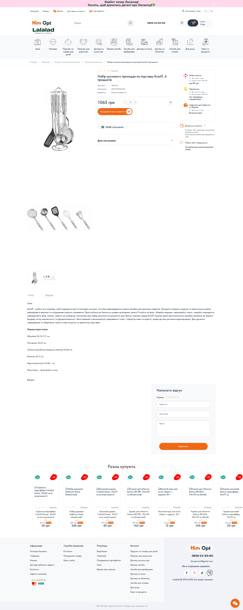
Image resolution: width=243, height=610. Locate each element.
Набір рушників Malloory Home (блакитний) (77, 514)
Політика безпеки (38, 551)
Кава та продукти (138, 592)
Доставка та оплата (76, 11)
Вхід (199, 11)
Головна (33, 62)
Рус (206, 11)
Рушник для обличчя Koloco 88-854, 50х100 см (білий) (200, 514)
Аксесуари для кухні (93, 62)
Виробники (102, 551)
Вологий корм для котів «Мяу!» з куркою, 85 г (169, 513)
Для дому (46, 62)
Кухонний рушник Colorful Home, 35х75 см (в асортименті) (107, 514)
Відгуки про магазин (106, 569)
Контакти (34, 569)
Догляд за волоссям (139, 560)
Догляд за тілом (138, 574)
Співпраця (34, 556)
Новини (46, 11)
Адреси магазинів (38, 574)
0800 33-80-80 (156, 23)
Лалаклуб (34, 11)
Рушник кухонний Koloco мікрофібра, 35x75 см (231, 514)
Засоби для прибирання (141, 569)
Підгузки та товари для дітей (144, 551)
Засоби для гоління (139, 583)
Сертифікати (98, 11)
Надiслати (183, 446)
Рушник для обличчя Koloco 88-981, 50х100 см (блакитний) (138, 514)
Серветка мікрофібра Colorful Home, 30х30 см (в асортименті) (45, 514)
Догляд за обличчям (139, 578)
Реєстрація (190, 11)
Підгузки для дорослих (141, 556)
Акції (99, 565)
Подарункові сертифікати (109, 560)
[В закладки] (170, 102)
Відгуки (60, 11)
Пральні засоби (137, 565)
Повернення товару (73, 556)
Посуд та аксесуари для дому (67, 62)
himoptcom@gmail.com (202, 561)
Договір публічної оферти (42, 565)
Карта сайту (69, 560)
